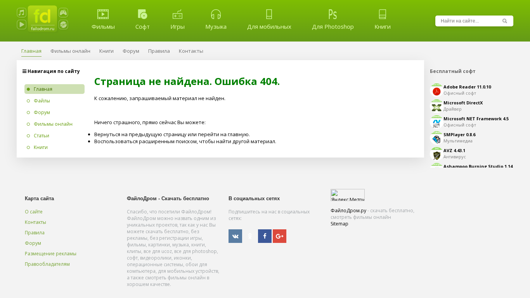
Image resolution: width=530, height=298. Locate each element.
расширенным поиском (168, 141)
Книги (382, 26)
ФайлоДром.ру (348, 210)
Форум (33, 243)
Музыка (216, 26)
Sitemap (339, 223)
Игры (177, 26)
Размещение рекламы (50, 253)
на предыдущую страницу (154, 134)
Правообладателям (47, 264)
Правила (35, 232)
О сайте (34, 211)
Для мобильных (269, 26)
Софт (142, 26)
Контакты (35, 222)
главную (238, 134)
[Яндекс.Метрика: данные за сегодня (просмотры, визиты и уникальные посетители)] (348, 195)
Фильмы (103, 26)
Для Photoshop (333, 26)
